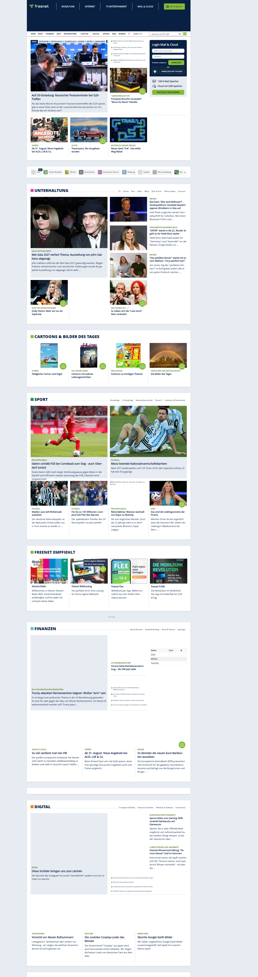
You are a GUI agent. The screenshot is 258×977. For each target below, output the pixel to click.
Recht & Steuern (168, 629)
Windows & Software (164, 809)
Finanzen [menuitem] (50, 33)
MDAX (154, 665)
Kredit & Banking (152, 629)
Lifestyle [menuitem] (85, 33)
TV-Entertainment (116, 6)
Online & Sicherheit (145, 809)
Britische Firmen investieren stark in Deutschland (128, 702)
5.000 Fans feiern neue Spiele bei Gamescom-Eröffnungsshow (132, 893)
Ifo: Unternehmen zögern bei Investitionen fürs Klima (130, 706)
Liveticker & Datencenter (175, 400)
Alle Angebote (176, 6)
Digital (42, 808)
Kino (133, 191)
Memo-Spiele (169, 191)
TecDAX (155, 670)
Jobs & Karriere (136, 629)
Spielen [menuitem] (106, 33)
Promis (126, 191)
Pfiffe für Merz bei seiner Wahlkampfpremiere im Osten (128, 42)
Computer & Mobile (127, 809)
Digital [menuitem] (96, 33)
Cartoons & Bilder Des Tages (66, 336)
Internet (90, 6)
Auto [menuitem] (59, 33)
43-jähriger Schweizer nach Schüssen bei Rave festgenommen (127, 48)
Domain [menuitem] (122, 33)
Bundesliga (115, 400)
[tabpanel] (69, 73)
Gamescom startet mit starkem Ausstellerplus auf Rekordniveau (133, 888)
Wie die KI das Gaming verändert (123, 884)
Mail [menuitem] (114, 33)
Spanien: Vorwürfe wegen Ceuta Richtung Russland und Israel (129, 55)
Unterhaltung (51, 190)
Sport (41, 399)
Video (139, 191)
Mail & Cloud (145, 6)
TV (119, 191)
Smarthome (181, 809)
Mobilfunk (68, 6)
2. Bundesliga (127, 400)
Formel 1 (158, 400)
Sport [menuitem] (40, 33)
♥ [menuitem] (129, 34)
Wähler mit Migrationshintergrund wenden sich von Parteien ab (129, 61)
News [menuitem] (33, 33)
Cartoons (182, 191)
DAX (153, 661)
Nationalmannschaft (144, 400)
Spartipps (182, 629)
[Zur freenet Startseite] (39, 6)
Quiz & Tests (157, 191)
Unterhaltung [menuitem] (70, 33)
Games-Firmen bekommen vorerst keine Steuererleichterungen (133, 879)
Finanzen (45, 628)
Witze (147, 191)
